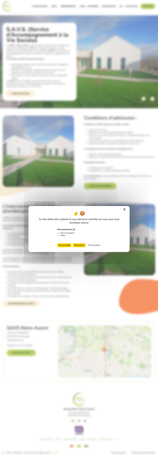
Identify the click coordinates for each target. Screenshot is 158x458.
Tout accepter (64, 245)
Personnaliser (94, 245)
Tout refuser (79, 245)
